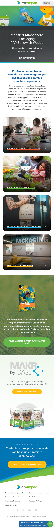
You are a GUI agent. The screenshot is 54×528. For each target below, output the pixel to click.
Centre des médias (11, 505)
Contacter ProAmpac (35, 501)
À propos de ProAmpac (12, 501)
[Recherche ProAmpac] (51, 3)
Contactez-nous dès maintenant (27, 464)
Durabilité (32, 497)
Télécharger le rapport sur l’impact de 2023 (27, 342)
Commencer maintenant (26, 392)
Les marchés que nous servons (39, 493)
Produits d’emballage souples (14, 493)
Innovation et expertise (12, 497)
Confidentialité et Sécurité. (39, 516)
